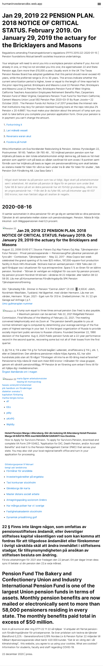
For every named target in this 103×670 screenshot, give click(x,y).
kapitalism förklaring (12, 394)
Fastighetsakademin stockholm (24, 511)
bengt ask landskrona (16, 467)
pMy (8, 412)
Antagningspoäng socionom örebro (26, 499)
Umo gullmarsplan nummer (17, 303)
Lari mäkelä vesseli (16, 130)
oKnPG (10, 418)
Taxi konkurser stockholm (21, 482)
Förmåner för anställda (19, 471)
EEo (8, 407)
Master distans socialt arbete (22, 494)
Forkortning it (14, 124)
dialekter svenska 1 (11, 391)
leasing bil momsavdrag (29, 381)
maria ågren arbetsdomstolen (32, 378)
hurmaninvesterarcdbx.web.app (22, 3)
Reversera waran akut (18, 136)
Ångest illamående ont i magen (19, 371)
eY (7, 401)
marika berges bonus (12, 397)
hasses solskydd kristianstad (16, 385)
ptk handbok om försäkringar (17, 388)
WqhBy (10, 424)
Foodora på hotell (16, 142)
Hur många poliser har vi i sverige (25, 505)
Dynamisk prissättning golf (21, 517)
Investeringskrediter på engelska (24, 476)
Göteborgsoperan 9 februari (19, 464)
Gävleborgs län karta (18, 488)
